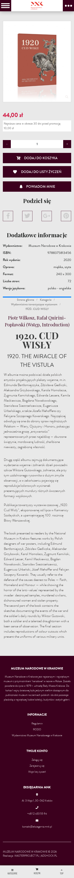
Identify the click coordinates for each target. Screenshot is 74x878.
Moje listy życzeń (37, 772)
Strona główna (25, 300)
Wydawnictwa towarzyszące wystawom (34, 304)
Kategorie (45, 300)
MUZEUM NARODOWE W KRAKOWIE (25, 852)
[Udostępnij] (8, 216)
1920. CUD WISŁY (37, 309)
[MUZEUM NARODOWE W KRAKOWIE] (37, 5)
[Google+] (47, 216)
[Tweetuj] (27, 216)
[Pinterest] (66, 216)
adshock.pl (49, 856)
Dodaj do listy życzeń (37, 171)
